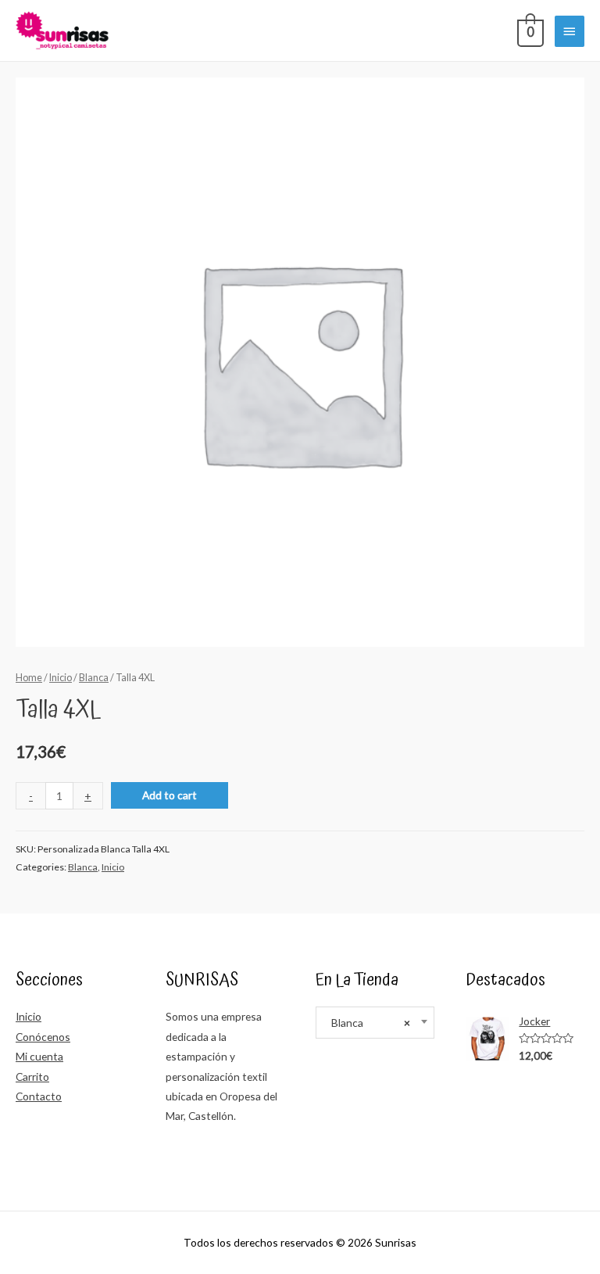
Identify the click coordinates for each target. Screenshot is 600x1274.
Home (29, 678)
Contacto (39, 1096)
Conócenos (43, 1036)
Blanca (94, 678)
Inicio (60, 678)
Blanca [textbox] (367, 1022)
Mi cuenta (39, 1056)
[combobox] (375, 1023)
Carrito (32, 1076)
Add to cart (169, 795)
